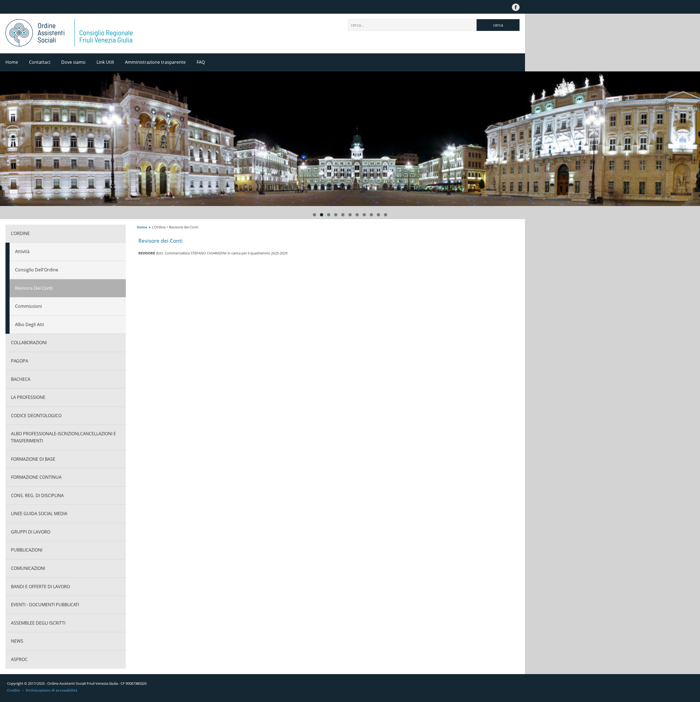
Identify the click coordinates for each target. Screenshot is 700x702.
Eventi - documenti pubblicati (45, 605)
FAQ (201, 62)
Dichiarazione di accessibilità (51, 690)
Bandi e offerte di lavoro (40, 587)
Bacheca (20, 379)
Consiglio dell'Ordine (36, 270)
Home (11, 62)
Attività (22, 251)
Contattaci (39, 62)
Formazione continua (36, 477)
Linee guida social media (39, 513)
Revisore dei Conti (34, 288)
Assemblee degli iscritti (38, 623)
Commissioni (28, 306)
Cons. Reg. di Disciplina (37, 495)
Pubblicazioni (26, 550)
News (17, 641)
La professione (28, 397)
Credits (13, 690)
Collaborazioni (29, 343)
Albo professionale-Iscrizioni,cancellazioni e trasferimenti (63, 437)
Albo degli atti (29, 324)
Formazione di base (33, 459)
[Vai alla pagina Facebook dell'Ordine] (516, 7)
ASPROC (19, 659)
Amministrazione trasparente (155, 62)
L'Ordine (20, 233)
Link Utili (105, 62)
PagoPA (19, 361)
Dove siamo (73, 62)
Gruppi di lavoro (30, 532)
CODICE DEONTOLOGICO (36, 416)
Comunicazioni (28, 568)
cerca (498, 25)
